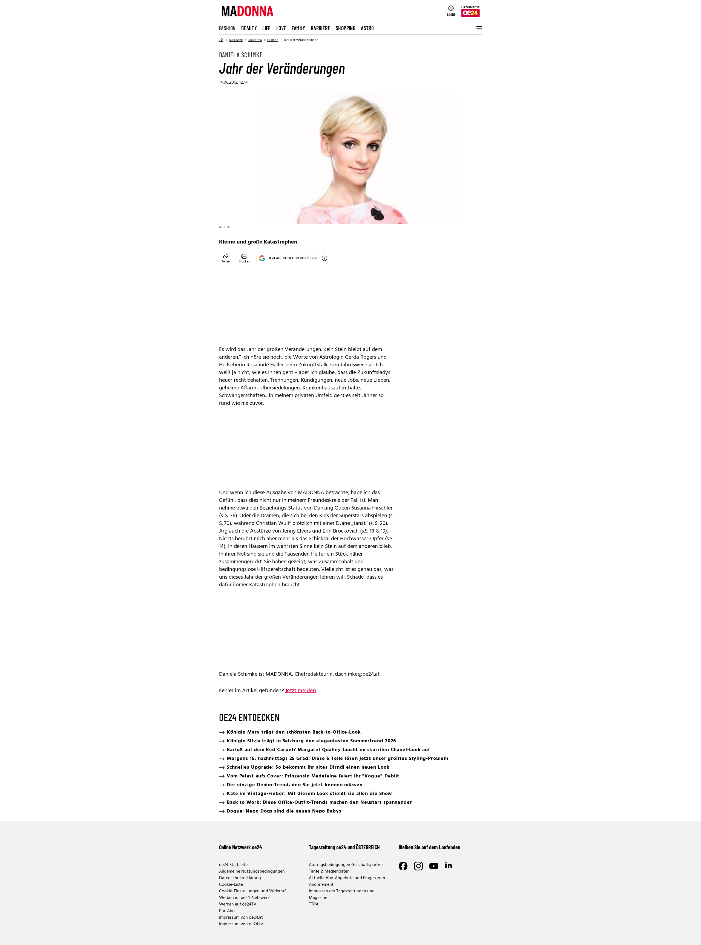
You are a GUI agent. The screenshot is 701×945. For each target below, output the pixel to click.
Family (298, 28)
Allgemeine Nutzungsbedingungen (252, 871)
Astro (367, 28)
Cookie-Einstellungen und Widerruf (252, 891)
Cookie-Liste (231, 884)
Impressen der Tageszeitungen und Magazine (342, 894)
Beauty (249, 28)
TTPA (313, 904)
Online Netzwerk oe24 (240, 847)
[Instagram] (418, 866)
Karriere (320, 28)
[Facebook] (403, 866)
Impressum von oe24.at (241, 917)
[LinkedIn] (449, 866)
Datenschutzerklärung (240, 878)
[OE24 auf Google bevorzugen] (324, 258)
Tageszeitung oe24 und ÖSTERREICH (344, 847)
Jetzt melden (300, 691)
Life (266, 28)
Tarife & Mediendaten (329, 871)
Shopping (345, 28)
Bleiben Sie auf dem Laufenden (429, 847)
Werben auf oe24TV (237, 904)
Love (281, 28)
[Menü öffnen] (478, 28)
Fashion (227, 28)
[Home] (221, 40)
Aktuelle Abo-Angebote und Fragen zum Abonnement (347, 881)
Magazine (236, 40)
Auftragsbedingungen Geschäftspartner (346, 864)
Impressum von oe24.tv (241, 924)
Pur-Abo (227, 911)
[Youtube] (433, 866)
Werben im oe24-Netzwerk (244, 897)
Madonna (255, 40)
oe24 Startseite (233, 864)
